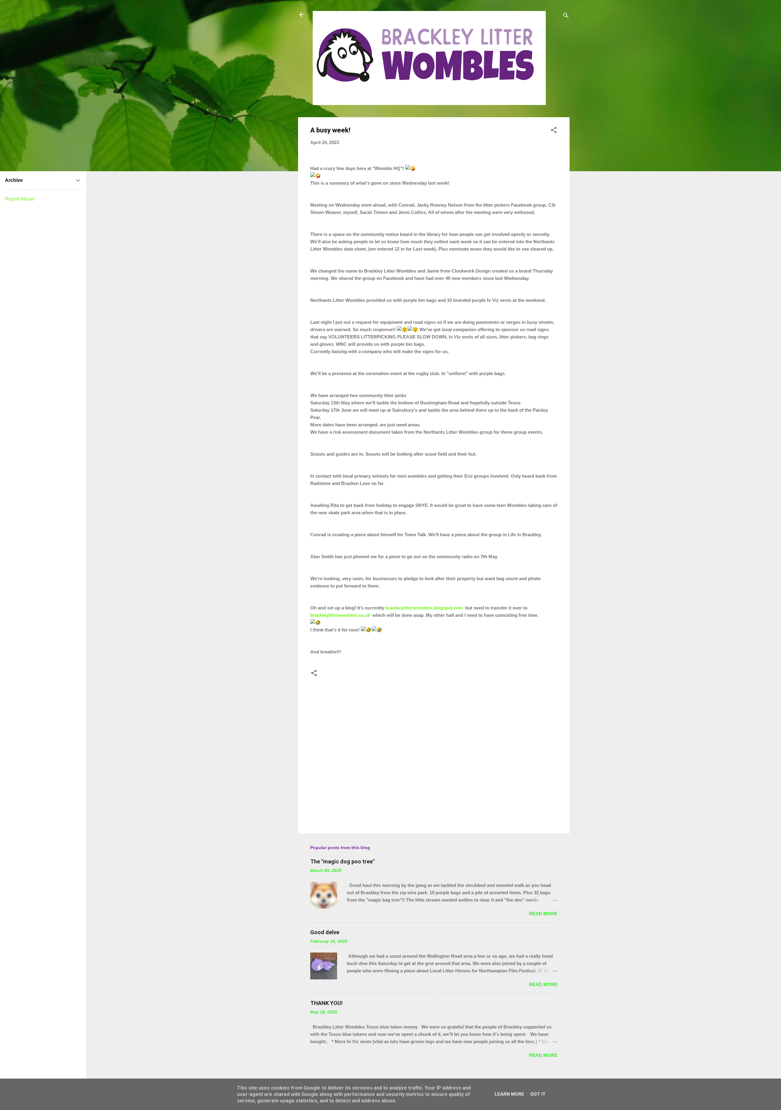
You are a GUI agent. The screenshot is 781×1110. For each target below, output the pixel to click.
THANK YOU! (326, 1003)
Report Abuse (19, 198)
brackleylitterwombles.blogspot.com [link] (424, 607)
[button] (553, 131)
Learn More (509, 1094)
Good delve (324, 932)
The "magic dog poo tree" (342, 861)
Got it (537, 1094)
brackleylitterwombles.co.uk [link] (340, 615)
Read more (543, 913)
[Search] (566, 16)
